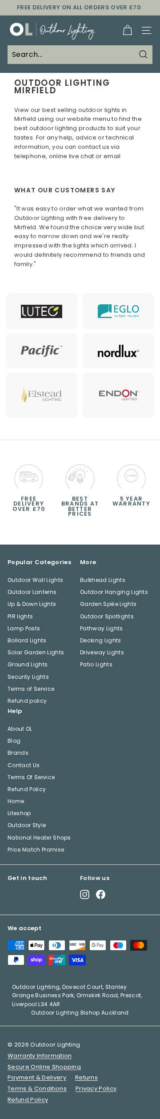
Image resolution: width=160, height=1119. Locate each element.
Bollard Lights (27, 640)
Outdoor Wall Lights (35, 580)
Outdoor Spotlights (107, 616)
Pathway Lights (101, 628)
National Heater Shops (39, 837)
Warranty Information (40, 1055)
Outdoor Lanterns (32, 592)
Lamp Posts (24, 628)
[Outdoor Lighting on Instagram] (84, 894)
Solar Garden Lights (36, 652)
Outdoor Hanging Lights (114, 592)
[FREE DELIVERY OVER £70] (29, 474)
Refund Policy (27, 789)
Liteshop (19, 813)
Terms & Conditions (37, 1088)
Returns (86, 1077)
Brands (18, 753)
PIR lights (20, 616)
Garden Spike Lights (108, 604)
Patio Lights (96, 664)
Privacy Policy (96, 1088)
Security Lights (28, 677)
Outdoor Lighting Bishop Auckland (79, 1012)
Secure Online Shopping (44, 1067)
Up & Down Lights (32, 604)
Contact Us (24, 765)
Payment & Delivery (37, 1077)
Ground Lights (28, 664)
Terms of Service (31, 689)
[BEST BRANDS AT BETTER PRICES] (80, 474)
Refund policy (27, 701)
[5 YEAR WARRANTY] (131, 474)
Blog (14, 741)
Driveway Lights (102, 652)
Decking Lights (100, 640)
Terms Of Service (31, 777)
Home (16, 801)
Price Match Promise (36, 849)
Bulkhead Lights (102, 580)
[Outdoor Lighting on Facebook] (100, 894)
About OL (20, 729)
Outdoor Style (27, 825)
